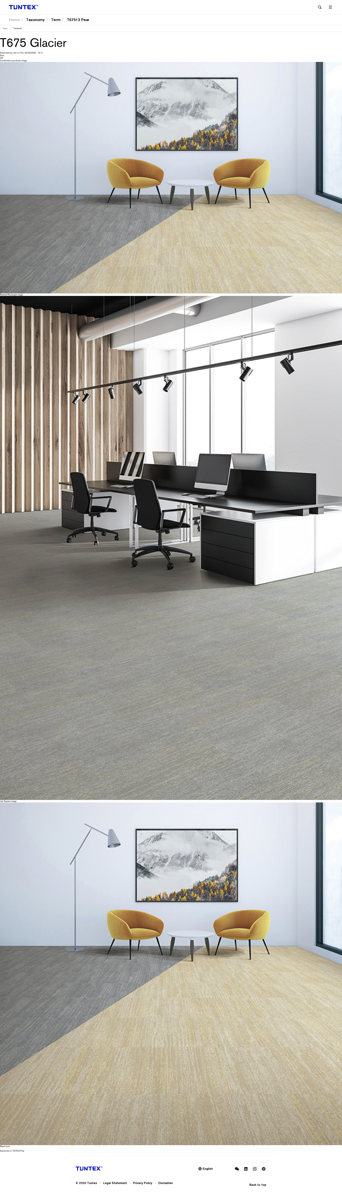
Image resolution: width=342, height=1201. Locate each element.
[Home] (23, 7)
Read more (5, 1146)
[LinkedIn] (245, 1169)
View (6, 29)
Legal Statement (115, 1183)
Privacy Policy (142, 1183)
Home (14, 19)
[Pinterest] (263, 1169)
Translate (17, 28)
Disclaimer (165, 1183)
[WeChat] (237, 1169)
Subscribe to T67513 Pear (12, 1151)
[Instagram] (254, 1169)
